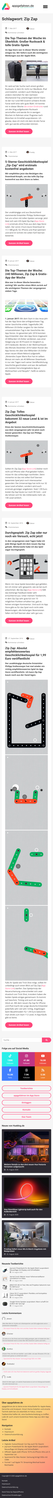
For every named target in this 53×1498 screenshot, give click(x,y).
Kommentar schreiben (16, 33)
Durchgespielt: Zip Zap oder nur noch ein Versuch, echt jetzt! (26, 534)
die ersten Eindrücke (33, 106)
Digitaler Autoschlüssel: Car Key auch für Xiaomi (24, 1444)
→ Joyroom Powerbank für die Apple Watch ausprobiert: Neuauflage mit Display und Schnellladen (25, 1388)
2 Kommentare (13, 265)
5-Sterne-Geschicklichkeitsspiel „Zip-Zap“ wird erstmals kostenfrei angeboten (26, 165)
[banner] (18, 6)
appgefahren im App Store (26, 1095)
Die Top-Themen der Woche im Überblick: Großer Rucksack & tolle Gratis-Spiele (25, 42)
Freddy (32, 152)
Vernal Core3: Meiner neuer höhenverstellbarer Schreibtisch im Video (27, 1277)
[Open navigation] (45, 7)
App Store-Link (29, 468)
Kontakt (27, 1109)
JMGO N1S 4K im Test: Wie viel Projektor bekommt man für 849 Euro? (30, 1286)
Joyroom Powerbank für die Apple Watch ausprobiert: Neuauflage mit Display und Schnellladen (29, 1269)
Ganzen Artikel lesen (19, 131)
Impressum (9, 1432)
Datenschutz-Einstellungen (11, 1495)
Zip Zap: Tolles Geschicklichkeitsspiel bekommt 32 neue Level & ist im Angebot (26, 417)
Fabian (32, 29)
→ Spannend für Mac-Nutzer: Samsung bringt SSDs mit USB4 (21, 1359)
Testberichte (26, 1088)
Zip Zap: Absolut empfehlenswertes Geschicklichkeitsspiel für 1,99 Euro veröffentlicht (25, 653)
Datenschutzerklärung (14, 1434)
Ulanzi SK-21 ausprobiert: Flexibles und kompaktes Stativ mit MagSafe (28, 1294)
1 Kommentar (13, 156)
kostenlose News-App (28, 1417)
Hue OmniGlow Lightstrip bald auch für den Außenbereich (23, 1211)
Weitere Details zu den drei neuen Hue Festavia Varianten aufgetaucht (25, 1166)
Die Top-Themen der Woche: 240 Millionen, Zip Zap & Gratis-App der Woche (26, 274)
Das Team (26, 1117)
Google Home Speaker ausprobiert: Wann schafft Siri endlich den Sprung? (29, 1303)
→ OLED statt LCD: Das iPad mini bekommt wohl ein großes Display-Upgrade (26, 1372)
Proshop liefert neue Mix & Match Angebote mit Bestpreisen (25, 1250)
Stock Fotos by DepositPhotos (13, 1492)
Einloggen (26, 1102)
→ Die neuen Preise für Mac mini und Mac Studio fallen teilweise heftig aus (26, 1328)
